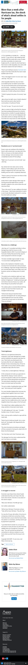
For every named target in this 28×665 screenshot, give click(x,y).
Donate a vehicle (6, 635)
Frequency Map (6, 648)
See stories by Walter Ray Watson (17, 571)
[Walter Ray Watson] (4, 566)
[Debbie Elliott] (4, 552)
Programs (5, 647)
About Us (5, 622)
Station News (5, 624)
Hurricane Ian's (22, 70)
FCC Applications (6, 649)
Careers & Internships (7, 626)
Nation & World (9, 544)
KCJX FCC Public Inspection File (9, 652)
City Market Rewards (7, 640)
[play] (2, 663)
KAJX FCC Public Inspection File (9, 651)
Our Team (5, 623)
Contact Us (5, 627)
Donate (24, 2)
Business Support (6, 636)
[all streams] (26, 663)
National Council (6, 639)
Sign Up (14, 598)
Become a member (7, 634)
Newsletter (5, 628)
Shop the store (6, 638)
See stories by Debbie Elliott (16, 558)
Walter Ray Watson (16, 21)
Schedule (5, 646)
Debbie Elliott (9, 21)
